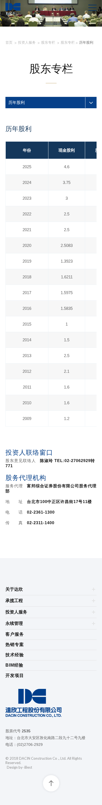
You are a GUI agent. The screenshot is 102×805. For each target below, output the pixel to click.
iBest (28, 767)
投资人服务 (27, 42)
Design (12, 767)
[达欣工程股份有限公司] (51, 704)
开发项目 (14, 675)
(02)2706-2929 (30, 744)
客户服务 (14, 634)
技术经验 (14, 655)
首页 (9, 42)
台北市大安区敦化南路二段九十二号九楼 (51, 738)
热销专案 (14, 644)
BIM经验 (14, 665)
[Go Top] (51, 783)
